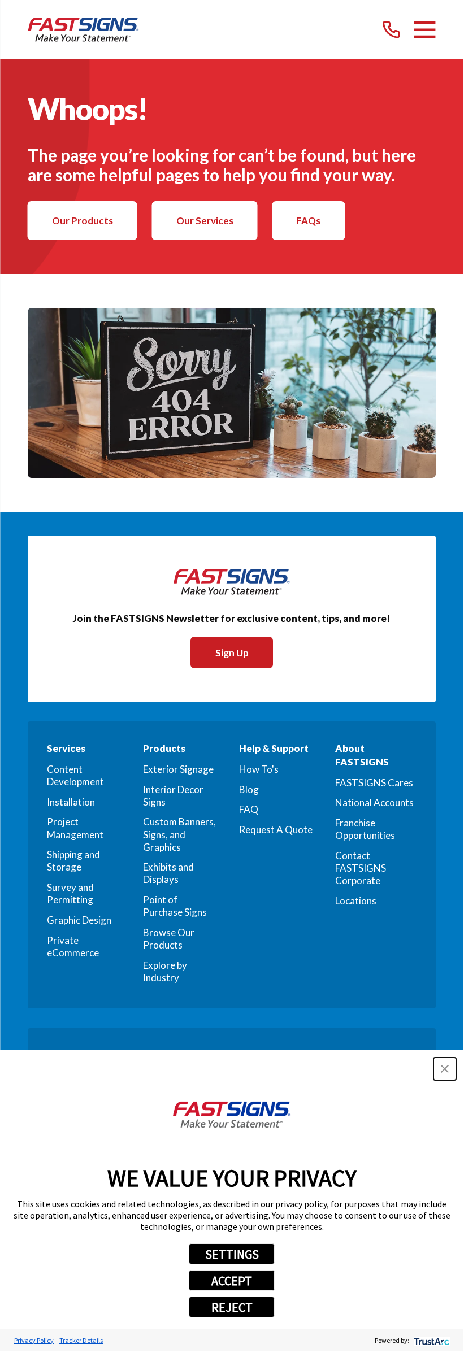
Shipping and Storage (73, 861)
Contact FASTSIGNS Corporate (360, 868)
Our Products (82, 221)
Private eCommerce (73, 946)
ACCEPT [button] (231, 1281)
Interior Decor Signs (173, 796)
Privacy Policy (34, 1340)
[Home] (83, 30)
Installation (71, 802)
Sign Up (232, 653)
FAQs (308, 221)
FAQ (248, 809)
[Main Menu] (424, 29)
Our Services (204, 221)
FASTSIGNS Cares (374, 783)
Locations (355, 901)
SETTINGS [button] (232, 1254)
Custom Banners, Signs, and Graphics (179, 834)
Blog (249, 789)
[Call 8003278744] (391, 29)
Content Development (75, 775)
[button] (444, 1069)
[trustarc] (430, 1340)
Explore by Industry (165, 971)
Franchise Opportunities (365, 829)
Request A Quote (276, 830)
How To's (259, 769)
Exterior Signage (178, 769)
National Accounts (374, 802)
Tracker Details (81, 1340)
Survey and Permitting (70, 893)
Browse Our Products (168, 938)
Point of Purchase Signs (175, 906)
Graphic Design (79, 920)
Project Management (75, 828)
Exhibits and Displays (168, 873)
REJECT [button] (232, 1307)
